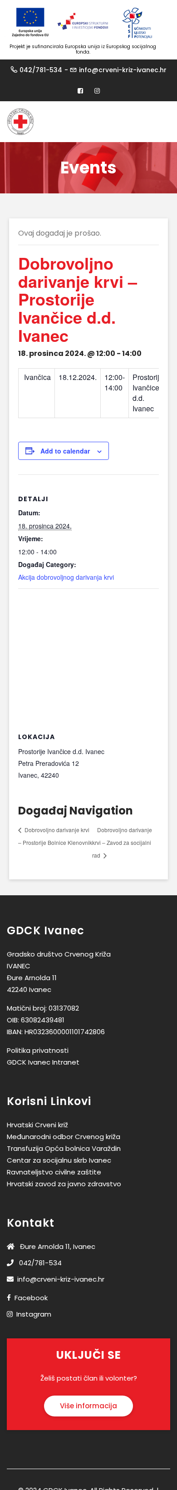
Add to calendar (65, 450)
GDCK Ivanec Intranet (43, 1062)
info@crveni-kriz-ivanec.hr (123, 69)
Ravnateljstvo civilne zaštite (54, 1172)
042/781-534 (41, 69)
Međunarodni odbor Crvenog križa (63, 1136)
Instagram (33, 1314)
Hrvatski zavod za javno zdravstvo (64, 1184)
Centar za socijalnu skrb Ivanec (59, 1160)
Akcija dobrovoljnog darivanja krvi (66, 577)
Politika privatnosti (38, 1050)
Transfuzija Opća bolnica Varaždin (64, 1148)
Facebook (31, 1298)
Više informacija (88, 1406)
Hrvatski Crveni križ (37, 1125)
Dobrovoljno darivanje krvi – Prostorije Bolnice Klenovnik (55, 836)
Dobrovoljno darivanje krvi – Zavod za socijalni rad (122, 842)
